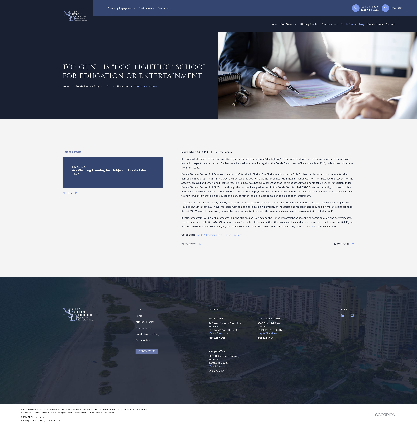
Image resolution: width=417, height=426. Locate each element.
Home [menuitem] (274, 24)
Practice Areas (143, 328)
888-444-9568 (370, 9)
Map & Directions (218, 333)
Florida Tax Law (233, 234)
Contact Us (146, 351)
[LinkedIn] (342, 315)
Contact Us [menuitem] (392, 24)
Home (139, 315)
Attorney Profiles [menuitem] (309, 24)
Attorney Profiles (145, 321)
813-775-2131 (217, 371)
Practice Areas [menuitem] (330, 24)
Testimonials (146, 8)
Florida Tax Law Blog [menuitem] (352, 24)
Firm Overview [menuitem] (288, 24)
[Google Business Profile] (352, 315)
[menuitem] (25, 420)
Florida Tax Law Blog (147, 334)
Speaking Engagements (121, 8)
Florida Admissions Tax (209, 234)
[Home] (75, 16)
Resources (163, 8)
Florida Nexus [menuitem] (375, 24)
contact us (307, 226)
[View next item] (76, 192)
